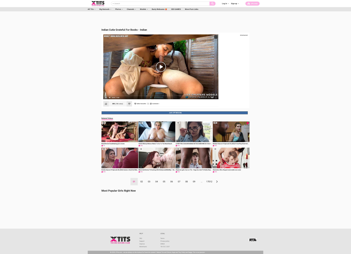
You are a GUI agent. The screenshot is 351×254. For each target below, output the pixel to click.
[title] (97, 3)
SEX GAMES (176, 9)
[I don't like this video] (129, 104)
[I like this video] (106, 104)
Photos (118, 9)
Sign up (234, 3)
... (201, 181)
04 (156, 181)
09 (194, 181)
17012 (209, 181)
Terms (162, 238)
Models (143, 9)
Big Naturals (104, 9)
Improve (142, 244)
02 (141, 181)
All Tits (91, 9)
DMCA (162, 244)
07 (179, 181)
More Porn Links (191, 9)
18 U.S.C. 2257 (165, 247)
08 (186, 181)
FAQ (140, 238)
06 (171, 181)
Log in (224, 3)
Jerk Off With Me (175, 113)
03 (149, 181)
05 (164, 181)
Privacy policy (164, 241)
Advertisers (143, 247)
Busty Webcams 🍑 (159, 9)
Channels (130, 9)
